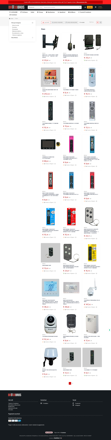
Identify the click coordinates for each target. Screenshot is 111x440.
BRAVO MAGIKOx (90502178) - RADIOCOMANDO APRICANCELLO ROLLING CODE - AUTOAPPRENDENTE (70, 267)
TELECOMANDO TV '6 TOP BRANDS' (90, 370)
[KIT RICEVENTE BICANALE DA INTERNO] (92, 42)
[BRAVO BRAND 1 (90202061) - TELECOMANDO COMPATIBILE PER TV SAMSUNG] (92, 180)
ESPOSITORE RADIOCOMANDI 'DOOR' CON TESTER (50, 90)
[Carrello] (95, 7)
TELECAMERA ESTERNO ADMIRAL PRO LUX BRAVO (92, 301)
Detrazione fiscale (12, 408)
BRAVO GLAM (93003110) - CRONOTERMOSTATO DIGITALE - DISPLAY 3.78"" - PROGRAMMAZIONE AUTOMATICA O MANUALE (71, 302)
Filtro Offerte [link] (14, 37)
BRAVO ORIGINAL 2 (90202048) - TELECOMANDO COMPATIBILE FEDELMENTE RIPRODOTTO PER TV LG (50, 230)
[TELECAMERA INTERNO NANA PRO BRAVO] (50, 323)
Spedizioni (62, 12)
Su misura (72, 12)
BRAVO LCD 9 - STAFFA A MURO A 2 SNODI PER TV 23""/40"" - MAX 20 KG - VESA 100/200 (50, 56)
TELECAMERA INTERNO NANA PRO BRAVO (50, 336)
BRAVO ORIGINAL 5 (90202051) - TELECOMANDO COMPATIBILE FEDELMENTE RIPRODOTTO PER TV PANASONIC (92, 267)
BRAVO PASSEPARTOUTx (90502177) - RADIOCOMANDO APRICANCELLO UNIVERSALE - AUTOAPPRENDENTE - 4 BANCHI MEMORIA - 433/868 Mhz (91, 231)
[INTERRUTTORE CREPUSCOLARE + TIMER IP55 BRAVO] (92, 323)
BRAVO (43, 53)
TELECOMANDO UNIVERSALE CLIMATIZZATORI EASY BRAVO (89, 90)
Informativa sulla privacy (14, 405)
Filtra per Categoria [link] (16, 22)
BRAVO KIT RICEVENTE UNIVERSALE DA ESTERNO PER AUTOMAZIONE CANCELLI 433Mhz (70, 56)
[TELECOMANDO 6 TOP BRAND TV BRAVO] (71, 77)
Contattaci (14, 14)
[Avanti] (93, 22)
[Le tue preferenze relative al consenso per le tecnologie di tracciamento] (109, 330)
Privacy (41, 12)
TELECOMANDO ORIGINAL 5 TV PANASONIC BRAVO (50, 124)
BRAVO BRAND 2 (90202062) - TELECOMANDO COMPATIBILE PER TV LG (70, 193)
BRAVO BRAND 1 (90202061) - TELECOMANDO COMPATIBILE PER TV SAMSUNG (91, 194)
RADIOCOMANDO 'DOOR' (46, 265)
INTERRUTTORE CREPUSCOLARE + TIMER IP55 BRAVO (92, 337)
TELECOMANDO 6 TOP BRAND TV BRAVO (70, 89)
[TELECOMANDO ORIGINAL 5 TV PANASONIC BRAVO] (50, 110)
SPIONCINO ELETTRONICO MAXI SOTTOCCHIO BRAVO (48, 157)
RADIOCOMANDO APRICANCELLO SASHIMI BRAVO (70, 337)
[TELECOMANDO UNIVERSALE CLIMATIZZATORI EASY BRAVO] (92, 77)
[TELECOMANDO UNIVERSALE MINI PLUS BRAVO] (92, 110)
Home (12, 18)
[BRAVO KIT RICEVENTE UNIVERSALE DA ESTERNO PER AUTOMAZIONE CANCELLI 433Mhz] (71, 42)
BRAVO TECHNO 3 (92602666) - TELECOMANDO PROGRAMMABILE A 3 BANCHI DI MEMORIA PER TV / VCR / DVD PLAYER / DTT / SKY (91, 158)
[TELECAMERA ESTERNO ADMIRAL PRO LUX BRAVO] (92, 287)
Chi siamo (25, 12)
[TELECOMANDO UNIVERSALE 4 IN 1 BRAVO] (71, 110)
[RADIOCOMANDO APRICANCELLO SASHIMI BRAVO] (71, 323)
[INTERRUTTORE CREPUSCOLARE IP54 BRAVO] (50, 357)
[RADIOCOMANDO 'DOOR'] (50, 252)
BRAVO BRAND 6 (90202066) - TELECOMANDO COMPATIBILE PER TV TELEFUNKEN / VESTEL (70, 158)
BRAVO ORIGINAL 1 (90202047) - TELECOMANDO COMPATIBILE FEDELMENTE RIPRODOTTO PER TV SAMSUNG (71, 230)
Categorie (14, 12)
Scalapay (63, 432)
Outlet (32, 12)
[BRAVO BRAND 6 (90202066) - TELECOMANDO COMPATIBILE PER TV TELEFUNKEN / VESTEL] (71, 144)
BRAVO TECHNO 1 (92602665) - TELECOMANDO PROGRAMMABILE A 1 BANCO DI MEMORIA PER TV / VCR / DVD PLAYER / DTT (50, 194)
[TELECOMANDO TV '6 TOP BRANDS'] (92, 357)
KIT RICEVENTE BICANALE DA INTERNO (91, 54)
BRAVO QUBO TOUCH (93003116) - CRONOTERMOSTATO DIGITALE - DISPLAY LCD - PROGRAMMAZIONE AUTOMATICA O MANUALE (50, 302)
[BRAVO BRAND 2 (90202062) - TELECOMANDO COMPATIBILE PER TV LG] (71, 180)
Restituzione (51, 12)
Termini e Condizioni (85, 12)
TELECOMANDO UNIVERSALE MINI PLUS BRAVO (91, 124)
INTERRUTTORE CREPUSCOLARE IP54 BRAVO (49, 370)
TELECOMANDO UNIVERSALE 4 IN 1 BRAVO (71, 123)
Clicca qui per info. (81, 2)
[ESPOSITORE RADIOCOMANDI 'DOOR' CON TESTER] (50, 77)
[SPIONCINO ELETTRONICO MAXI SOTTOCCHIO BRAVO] (50, 144)
